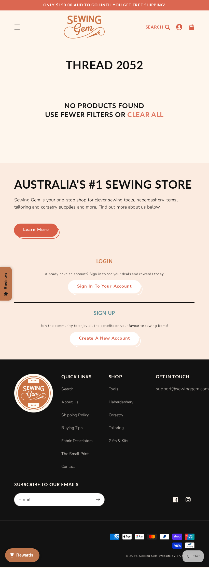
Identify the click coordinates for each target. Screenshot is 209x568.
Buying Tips (71, 428)
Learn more (36, 230)
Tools (113, 389)
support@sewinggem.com (182, 389)
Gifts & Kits (118, 441)
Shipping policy (75, 415)
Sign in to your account (104, 286)
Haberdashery (121, 402)
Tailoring (116, 428)
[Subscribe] (98, 499)
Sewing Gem (148, 556)
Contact (68, 466)
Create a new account (104, 338)
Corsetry (116, 415)
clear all (145, 114)
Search (67, 389)
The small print (75, 454)
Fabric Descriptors (76, 441)
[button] (17, 27)
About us (69, 402)
